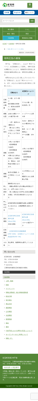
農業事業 (9, 308)
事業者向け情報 (27, 38)
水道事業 (9, 315)
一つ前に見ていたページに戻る (15, 49)
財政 (7, 285)
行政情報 (11, 38)
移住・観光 (11, 34)
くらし (27, 29)
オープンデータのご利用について (17, 334)
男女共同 (9, 304)
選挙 (7, 327)
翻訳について (29, 12)
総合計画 (9, 296)
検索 (32, 21)
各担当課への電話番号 (11, 367)
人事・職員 (9, 281)
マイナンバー (10, 288)
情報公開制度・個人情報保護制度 (17, 292)
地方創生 (9, 300)
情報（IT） (9, 338)
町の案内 (11, 29)
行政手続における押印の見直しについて (19, 331)
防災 (27, 34)
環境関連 (9, 319)
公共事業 (9, 311)
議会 (7, 323)
